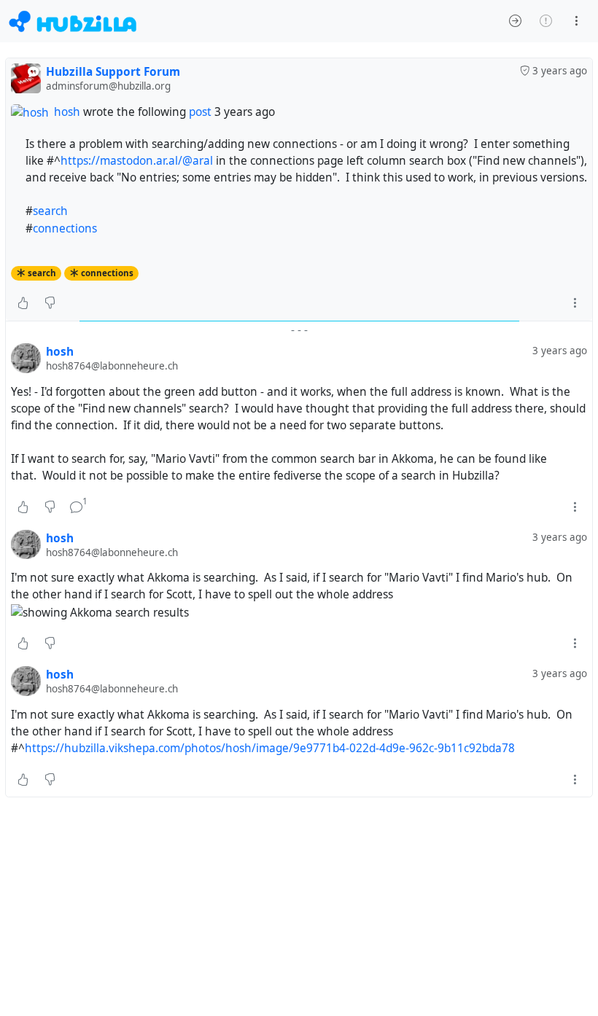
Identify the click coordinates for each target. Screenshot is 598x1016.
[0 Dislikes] (50, 303)
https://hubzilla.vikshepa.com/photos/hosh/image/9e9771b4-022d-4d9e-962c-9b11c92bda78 (270, 748)
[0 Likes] (23, 303)
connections (65, 228)
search (50, 211)
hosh (67, 112)
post (201, 112)
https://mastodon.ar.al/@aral (137, 160)
